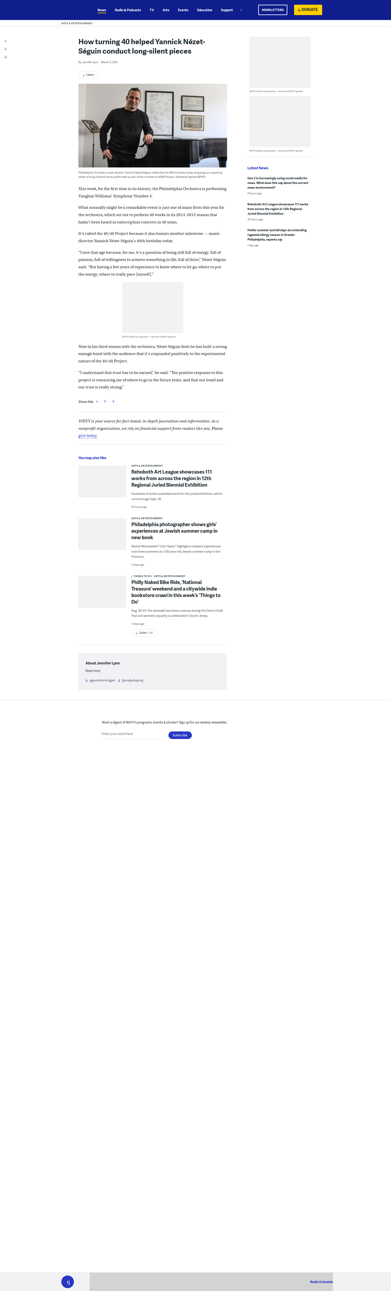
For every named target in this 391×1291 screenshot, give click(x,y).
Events (183, 10)
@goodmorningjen (102, 680)
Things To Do (142, 576)
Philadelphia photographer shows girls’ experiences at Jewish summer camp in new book (174, 531)
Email (113, 401)
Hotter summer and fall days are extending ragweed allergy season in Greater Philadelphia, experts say (276, 235)
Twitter (105, 401)
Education (204, 10)
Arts (166, 10)
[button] (67, 1282)
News (102, 10)
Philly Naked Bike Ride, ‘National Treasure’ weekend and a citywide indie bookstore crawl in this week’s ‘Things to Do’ (176, 592)
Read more (93, 670)
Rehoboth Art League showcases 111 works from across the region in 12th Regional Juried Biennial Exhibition (171, 478)
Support (227, 10)
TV (152, 10)
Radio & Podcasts (128, 10)
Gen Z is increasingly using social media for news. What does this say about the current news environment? (277, 183)
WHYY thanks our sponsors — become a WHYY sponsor (149, 336)
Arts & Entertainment (77, 23)
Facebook (97, 401)
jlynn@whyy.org (132, 680)
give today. (88, 435)
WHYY (73, 10)
